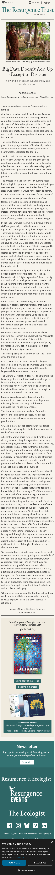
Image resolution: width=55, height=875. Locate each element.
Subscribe (27, 762)
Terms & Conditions (38, 839)
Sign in (35, 2)
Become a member (27, 687)
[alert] (27, 857)
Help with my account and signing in (35, 833)
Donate (9, 2)
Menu (44, 14)
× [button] (52, 842)
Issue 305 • (30, 97)
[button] (27, 870)
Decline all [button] (40, 863)
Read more (19, 857)
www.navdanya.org (27, 612)
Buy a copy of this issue (27, 681)
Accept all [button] (14, 863)
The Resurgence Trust (17, 839)
